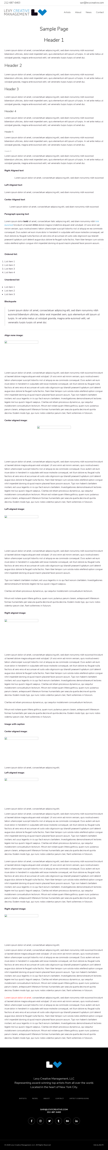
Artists (67, 12)
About (78, 12)
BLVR (101, 1145)
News (89, 12)
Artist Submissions (79, 1098)
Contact (100, 12)
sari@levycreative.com (92, 2)
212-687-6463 (12, 2)
